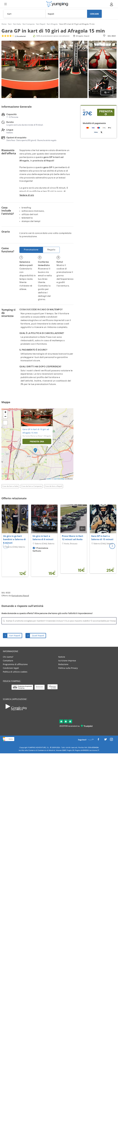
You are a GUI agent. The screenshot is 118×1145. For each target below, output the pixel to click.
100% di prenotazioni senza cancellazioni (53, 36)
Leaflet (48, 479)
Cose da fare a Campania (31, 486)
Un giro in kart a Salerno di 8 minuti (43, 538)
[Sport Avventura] (57, 4)
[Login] (112, 4)
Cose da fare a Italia (10, 486)
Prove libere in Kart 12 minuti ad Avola (72, 538)
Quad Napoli (38, 635)
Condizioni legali (11, 668)
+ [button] (5, 412)
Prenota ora (37, 441)
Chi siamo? (8, 656)
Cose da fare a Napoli (53, 486)
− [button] (5, 416)
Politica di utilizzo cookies (15, 671)
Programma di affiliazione (15, 664)
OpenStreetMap (59, 479)
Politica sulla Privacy (68, 668)
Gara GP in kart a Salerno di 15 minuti (102, 538)
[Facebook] (98, 740)
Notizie (61, 656)
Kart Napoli (14, 635)
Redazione (63, 664)
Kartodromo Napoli (20, 596)
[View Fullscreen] (5, 423)
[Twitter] (105, 740)
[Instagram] (111, 740)
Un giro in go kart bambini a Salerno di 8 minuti (14, 539)
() (20, 36)
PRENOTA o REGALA (106, 112)
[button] (112, 546)
